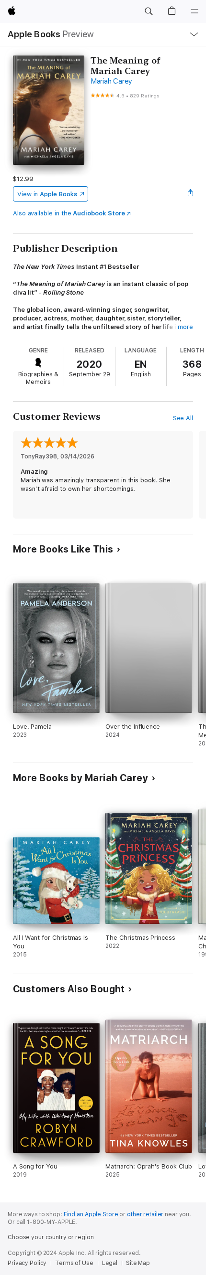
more (185, 326)
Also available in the (69, 213)
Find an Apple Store (91, 1214)
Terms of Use (74, 1263)
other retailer (145, 1214)
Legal (109, 1263)
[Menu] (194, 11)
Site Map (138, 1263)
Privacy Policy (27, 1263)
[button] (148, 11)
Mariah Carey (111, 81)
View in (47, 194)
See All (183, 418)
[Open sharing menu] (190, 194)
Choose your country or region (51, 1237)
